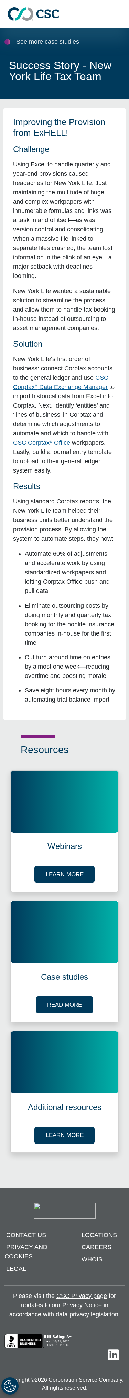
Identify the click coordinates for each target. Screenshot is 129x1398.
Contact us (26, 1235)
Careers (96, 1247)
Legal (16, 1268)
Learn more (70, 874)
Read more (70, 1004)
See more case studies (47, 42)
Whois (92, 1259)
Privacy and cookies (25, 1252)
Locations (99, 1235)
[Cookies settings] (10, 1386)
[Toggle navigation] (120, 13)
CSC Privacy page (81, 1295)
